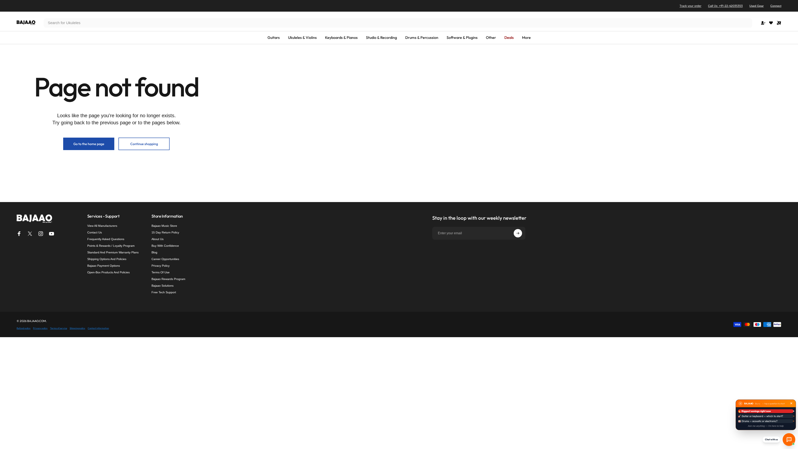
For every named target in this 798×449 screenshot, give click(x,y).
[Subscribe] (518, 233)
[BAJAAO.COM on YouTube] (51, 233)
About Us (157, 239)
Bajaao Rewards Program (168, 279)
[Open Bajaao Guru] (789, 439)
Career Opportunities (165, 259)
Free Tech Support (163, 292)
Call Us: (725, 6)
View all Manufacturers (102, 225)
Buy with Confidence (165, 245)
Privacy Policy (160, 265)
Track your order (690, 5)
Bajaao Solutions (162, 285)
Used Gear (756, 5)
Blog (154, 252)
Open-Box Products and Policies (108, 272)
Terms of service (58, 328)
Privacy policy (40, 328)
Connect (775, 5)
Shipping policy (77, 328)
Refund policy (24, 328)
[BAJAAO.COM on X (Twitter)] (29, 233)
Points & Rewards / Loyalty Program (111, 245)
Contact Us (94, 232)
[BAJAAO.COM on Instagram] (40, 233)
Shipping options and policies (106, 259)
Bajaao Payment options (103, 265)
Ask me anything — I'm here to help (766, 426)
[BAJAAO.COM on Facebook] (19, 233)
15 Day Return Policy (165, 232)
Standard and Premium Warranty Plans (113, 252)
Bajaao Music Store (164, 225)
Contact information (98, 328)
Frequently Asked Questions (105, 239)
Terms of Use (160, 272)
